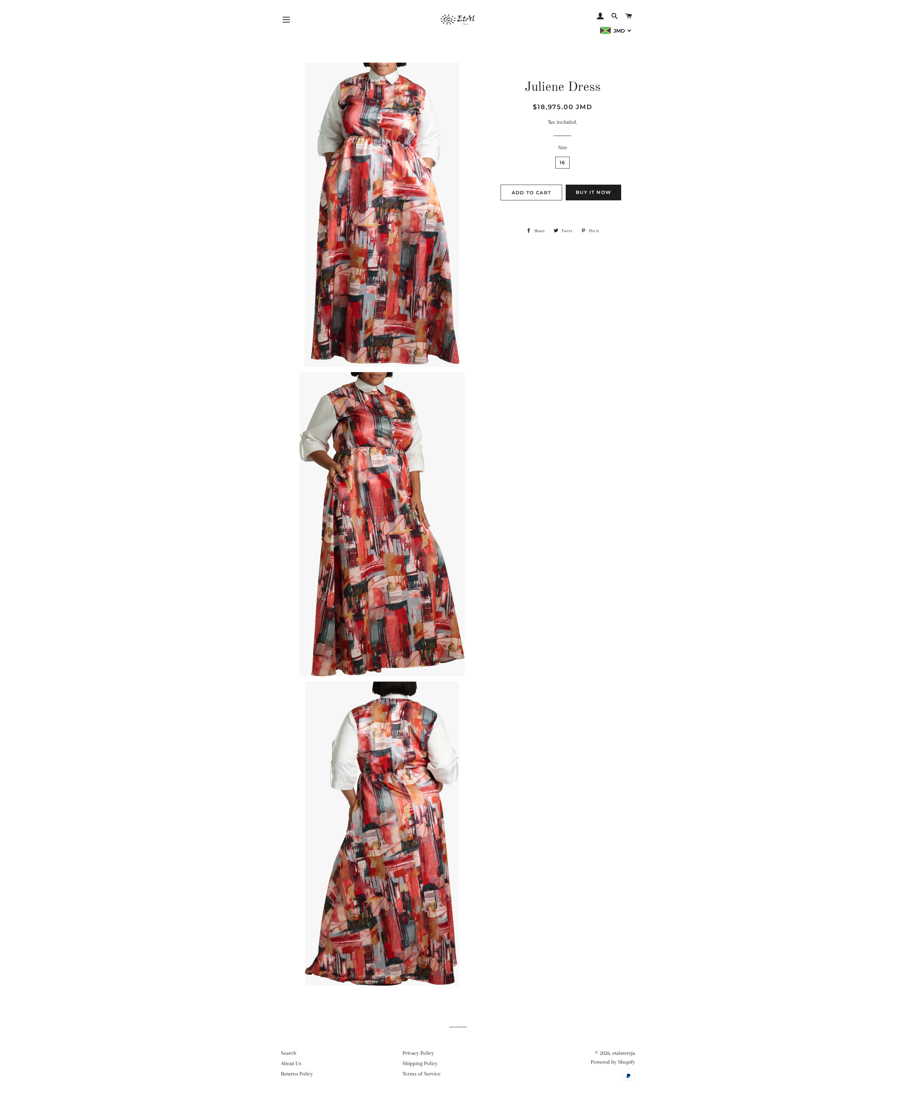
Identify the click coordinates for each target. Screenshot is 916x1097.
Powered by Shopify (613, 1062)
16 (562, 162)
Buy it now (593, 192)
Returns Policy (297, 1074)
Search (288, 1053)
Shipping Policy (420, 1063)
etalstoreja (623, 1053)
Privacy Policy (418, 1053)
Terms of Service (421, 1074)
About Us (291, 1063)
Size (562, 147)
